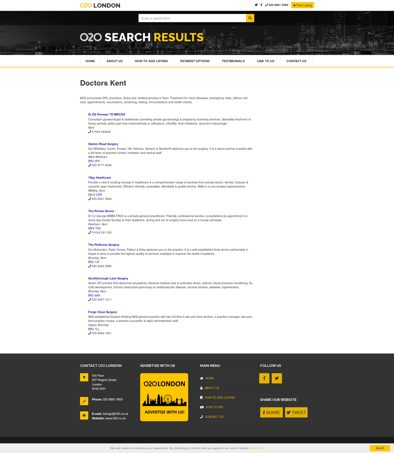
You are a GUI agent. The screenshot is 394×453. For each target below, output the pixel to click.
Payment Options (195, 61)
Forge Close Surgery (102, 312)
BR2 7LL (94, 329)
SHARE (272, 412)
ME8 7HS (94, 228)
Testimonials (233, 61)
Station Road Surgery (103, 144)
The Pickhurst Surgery (103, 245)
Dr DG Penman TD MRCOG (106, 114)
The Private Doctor (101, 211)
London (106, 5)
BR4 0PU (94, 161)
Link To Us (265, 61)
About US (212, 388)
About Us (115, 61)
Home (90, 61)
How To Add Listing (151, 61)
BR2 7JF (94, 262)
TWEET (298, 412)
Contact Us (296, 61)
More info (256, 448)
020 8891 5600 (278, 5)
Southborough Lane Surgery (108, 278)
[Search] (250, 18)
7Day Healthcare (99, 177)
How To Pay (214, 407)
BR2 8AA (94, 295)
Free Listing (304, 5)
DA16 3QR (95, 194)
